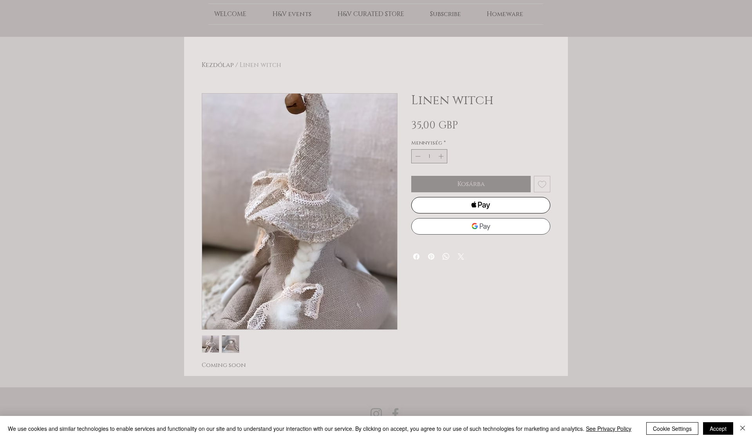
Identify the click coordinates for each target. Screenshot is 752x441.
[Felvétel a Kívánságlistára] (542, 184)
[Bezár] (742, 428)
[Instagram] (376, 413)
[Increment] (441, 156)
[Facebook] (395, 413)
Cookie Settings (672, 428)
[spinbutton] (429, 156)
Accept (718, 428)
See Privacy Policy (608, 428)
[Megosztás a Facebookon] (416, 256)
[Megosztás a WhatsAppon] (446, 256)
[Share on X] (461, 256)
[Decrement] (417, 156)
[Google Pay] (480, 226)
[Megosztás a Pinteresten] (431, 256)
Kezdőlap (218, 65)
